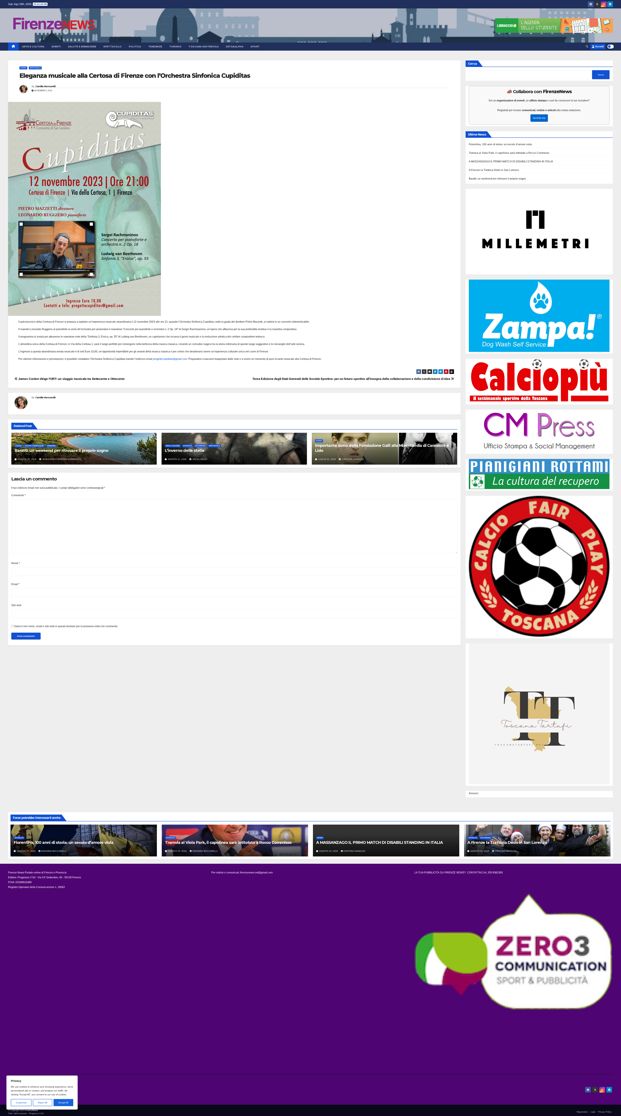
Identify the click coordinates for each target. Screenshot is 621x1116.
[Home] (13, 47)
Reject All (42, 1102)
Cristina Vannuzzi (353, 459)
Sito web (16, 605)
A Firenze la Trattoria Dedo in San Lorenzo (494, 170)
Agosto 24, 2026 (329, 851)
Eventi (56, 46)
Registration (582, 1112)
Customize (21, 1102)
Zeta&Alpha (234, 46)
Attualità (187, 446)
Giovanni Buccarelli (53, 851)
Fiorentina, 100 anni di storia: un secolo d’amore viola (500, 144)
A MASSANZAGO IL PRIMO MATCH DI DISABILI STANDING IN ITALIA (511, 161)
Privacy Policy (605, 1112)
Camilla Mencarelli (45, 86)
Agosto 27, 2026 (26, 851)
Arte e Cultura (33, 46)
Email (15, 584)
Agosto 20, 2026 (27, 459)
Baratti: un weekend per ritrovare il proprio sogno (61, 450)
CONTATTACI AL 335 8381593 (485, 872)
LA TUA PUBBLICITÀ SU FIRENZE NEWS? (440, 872)
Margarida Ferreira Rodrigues (61, 459)
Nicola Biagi (199, 459)
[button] (587, 46)
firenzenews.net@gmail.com (256, 872)
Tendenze (155, 46)
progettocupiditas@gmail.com (170, 359)
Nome (15, 563)
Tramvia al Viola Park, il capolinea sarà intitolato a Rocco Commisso (509, 153)
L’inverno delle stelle (184, 450)
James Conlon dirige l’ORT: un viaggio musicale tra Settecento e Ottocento (71, 379)
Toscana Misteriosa (204, 46)
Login (592, 1112)
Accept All (63, 1102)
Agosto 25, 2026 (177, 851)
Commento (18, 495)
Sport (255, 46)
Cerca (472, 63)
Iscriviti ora (539, 118)
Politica (135, 46)
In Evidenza (200, 446)
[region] (42, 1093)
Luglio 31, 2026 (327, 459)
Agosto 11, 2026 (177, 459)
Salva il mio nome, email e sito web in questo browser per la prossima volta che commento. (66, 626)
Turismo (175, 46)
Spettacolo (112, 46)
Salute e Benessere (82, 46)
